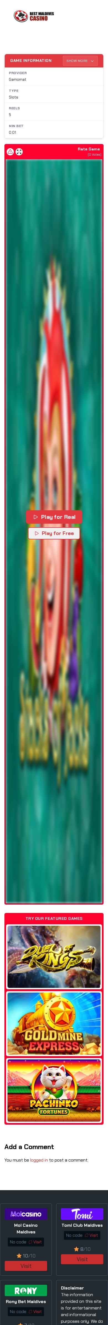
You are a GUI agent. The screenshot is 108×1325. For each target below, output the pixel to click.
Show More (77, 61)
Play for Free (58, 533)
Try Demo (54, 957)
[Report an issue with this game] (10, 151)
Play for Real (58, 516)
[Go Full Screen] (19, 151)
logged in (39, 1160)
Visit (26, 1266)
